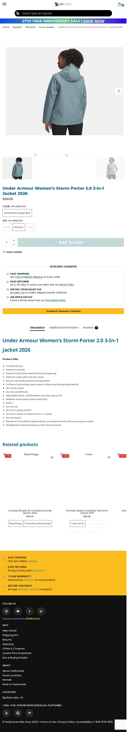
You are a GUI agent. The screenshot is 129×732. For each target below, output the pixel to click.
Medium (18, 227)
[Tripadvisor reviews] (29, 713)
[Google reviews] (18, 713)
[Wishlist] (51, 457)
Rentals (7, 679)
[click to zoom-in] (64, 91)
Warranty (8, 644)
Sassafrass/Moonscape (38, 523)
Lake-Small (78, 531)
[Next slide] (118, 91)
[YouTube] (18, 611)
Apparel (17, 27)
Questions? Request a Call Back (63, 311)
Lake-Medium (95, 531)
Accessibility (84, 722)
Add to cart (70, 242)
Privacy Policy (66, 722)
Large (31, 227)
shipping (32, 561)
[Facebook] (29, 611)
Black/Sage (16, 523)
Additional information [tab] (64, 327)
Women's (30, 27)
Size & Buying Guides (15, 657)
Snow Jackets (46, 27)
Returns (7, 639)
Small (7, 227)
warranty (29, 580)
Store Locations (12, 675)
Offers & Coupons (14, 648)
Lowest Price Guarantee (17, 653)
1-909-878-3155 (103, 722)
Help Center (10, 630)
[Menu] (8, 4)
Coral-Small (77, 523)
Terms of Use (48, 722)
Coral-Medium (95, 523)
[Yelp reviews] (6, 713)
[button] (120, 4)
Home (6, 27)
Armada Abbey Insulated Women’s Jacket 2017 (87, 511)
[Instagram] (6, 611)
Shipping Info (10, 635)
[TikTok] (41, 611)
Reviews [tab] (90, 327)
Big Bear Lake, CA (13, 697)
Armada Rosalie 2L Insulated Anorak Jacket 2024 (30, 511)
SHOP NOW (93, 21)
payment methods (29, 589)
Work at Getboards (14, 684)
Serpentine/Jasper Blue (17, 213)
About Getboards (13, 671)
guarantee (38, 570)
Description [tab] (37, 327)
